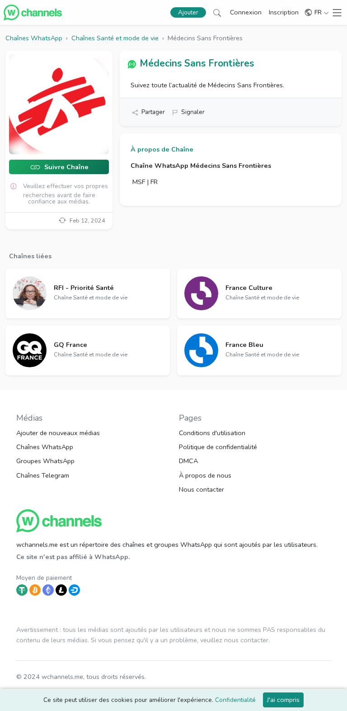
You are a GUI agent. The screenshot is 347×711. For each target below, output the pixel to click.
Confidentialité (235, 700)
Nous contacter (201, 489)
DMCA (188, 460)
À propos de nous (205, 475)
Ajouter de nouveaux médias (58, 432)
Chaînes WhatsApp (44, 446)
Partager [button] (153, 112)
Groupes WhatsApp (45, 460)
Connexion (246, 12)
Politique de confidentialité (218, 446)
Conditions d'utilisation (212, 432)
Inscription (284, 12)
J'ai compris (283, 699)
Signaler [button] (193, 112)
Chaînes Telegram (42, 475)
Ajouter (188, 12)
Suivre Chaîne (65, 167)
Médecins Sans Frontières (197, 63)
